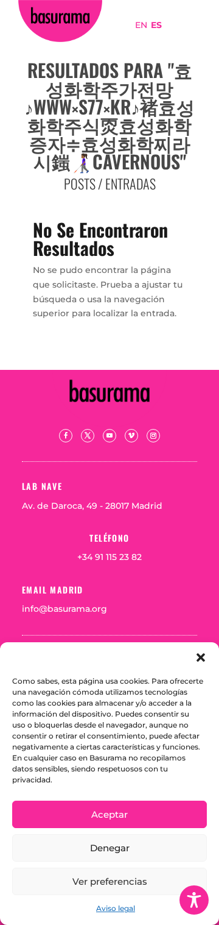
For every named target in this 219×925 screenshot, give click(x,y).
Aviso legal (115, 908)
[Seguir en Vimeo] (131, 435)
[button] (201, 657)
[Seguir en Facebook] (65, 435)
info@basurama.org (64, 608)
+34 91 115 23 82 (109, 556)
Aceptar (109, 814)
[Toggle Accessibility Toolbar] (194, 900)
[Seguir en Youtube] (109, 435)
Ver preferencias (109, 881)
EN (141, 24)
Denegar (110, 848)
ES (156, 24)
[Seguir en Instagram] (153, 435)
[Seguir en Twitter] (87, 435)
